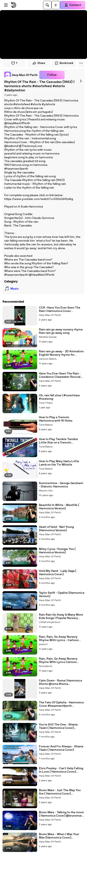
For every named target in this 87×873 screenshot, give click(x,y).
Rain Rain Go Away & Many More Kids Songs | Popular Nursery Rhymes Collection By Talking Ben (61, 616)
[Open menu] (6, 5)
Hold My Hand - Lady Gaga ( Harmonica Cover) (57, 572)
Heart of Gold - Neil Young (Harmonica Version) (56, 528)
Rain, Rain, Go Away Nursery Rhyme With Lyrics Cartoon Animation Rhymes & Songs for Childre (60, 660)
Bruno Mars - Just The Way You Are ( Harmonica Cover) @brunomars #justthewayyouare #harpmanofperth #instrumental (61, 792)
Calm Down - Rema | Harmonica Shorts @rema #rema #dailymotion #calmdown (60, 682)
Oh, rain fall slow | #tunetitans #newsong (59, 397)
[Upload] (56, 5)
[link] (21, 75)
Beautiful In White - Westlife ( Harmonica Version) (59, 506)
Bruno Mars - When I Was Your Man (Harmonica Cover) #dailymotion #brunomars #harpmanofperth (59, 836)
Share (41, 63)
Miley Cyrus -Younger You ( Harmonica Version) (57, 550)
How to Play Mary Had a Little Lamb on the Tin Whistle (59, 463)
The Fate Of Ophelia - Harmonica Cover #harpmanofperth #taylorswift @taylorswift (61, 704)
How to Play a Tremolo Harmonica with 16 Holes (55, 419)
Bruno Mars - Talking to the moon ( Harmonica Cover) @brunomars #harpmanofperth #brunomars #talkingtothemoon (61, 814)
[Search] (47, 5)
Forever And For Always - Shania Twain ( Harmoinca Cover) (61, 748)
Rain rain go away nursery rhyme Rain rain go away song (61, 331)
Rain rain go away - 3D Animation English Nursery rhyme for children (61, 353)
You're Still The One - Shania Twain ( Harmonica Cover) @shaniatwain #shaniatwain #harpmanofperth (58, 726)
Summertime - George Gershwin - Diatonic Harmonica (61, 485)
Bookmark (66, 63)
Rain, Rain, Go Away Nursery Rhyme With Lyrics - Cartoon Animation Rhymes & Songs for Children (60, 638)
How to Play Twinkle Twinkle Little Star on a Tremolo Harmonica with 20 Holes (58, 441)
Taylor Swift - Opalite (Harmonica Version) (61, 594)
